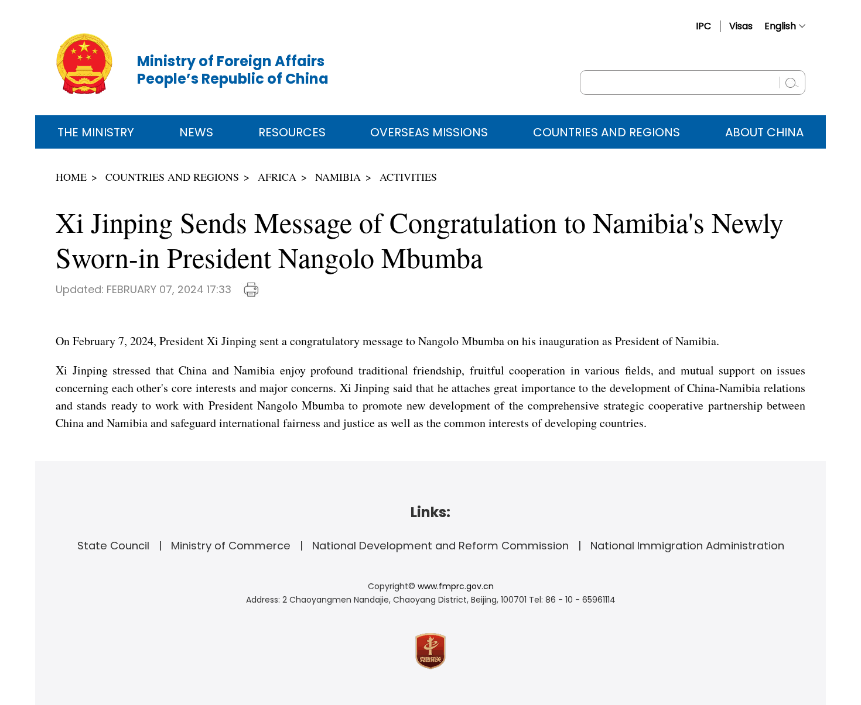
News (196, 132)
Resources (292, 132)
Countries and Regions (606, 132)
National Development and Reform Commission (440, 545)
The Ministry (95, 132)
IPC (703, 26)
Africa (277, 177)
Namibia (338, 177)
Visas (741, 26)
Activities (408, 177)
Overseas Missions (429, 132)
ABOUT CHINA (764, 132)
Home (71, 177)
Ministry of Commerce (231, 545)
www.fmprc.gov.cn (456, 586)
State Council (113, 545)
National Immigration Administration (687, 545)
